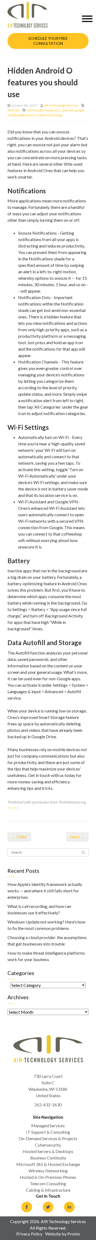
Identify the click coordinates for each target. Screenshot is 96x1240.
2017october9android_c (43, 110)
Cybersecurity (48, 1144)
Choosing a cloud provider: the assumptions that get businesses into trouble (47, 940)
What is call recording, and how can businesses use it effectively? (39, 909)
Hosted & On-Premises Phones (48, 1177)
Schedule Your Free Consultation (48, 41)
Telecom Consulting (48, 1183)
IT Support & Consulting (48, 1131)
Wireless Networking (48, 1170)
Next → (77, 836)
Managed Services (48, 1125)
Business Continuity (48, 1157)
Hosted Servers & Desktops (48, 1151)
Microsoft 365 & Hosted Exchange (48, 1164)
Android (13, 110)
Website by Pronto (62, 1233)
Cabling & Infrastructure (48, 1189)
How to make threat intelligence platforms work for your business (46, 956)
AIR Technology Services (61, 105)
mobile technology (49, 115)
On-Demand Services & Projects (48, 1138)
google (79, 110)
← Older (19, 836)
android (67, 110)
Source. (13, 807)
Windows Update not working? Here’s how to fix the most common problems (46, 925)
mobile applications (21, 115)
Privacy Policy (29, 1233)
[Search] (83, 852)
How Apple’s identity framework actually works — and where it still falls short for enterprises (44, 891)
